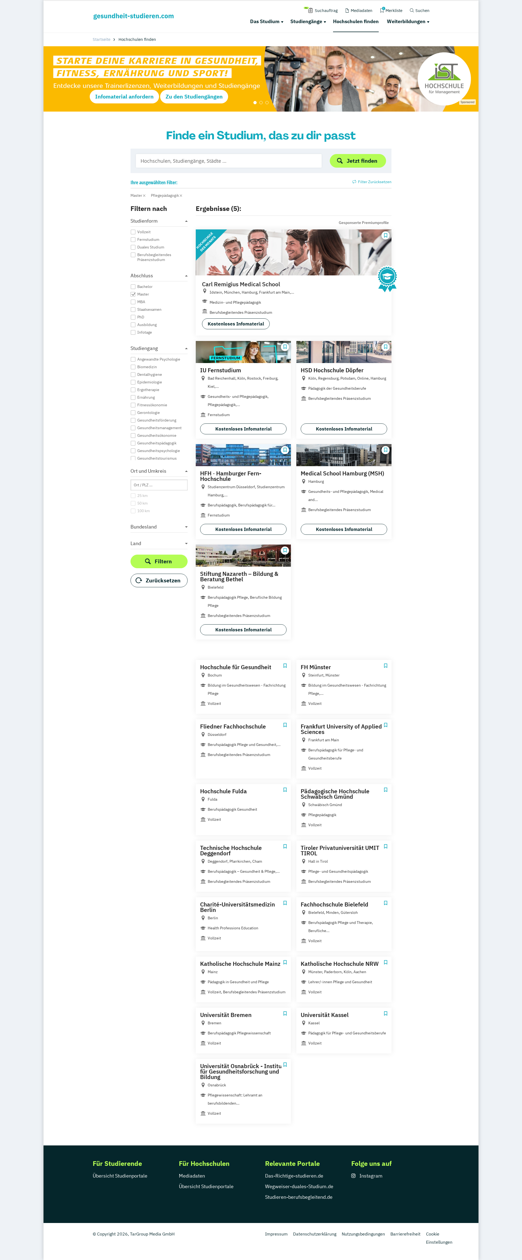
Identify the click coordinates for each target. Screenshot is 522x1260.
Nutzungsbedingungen (363, 1234)
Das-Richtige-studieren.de (294, 1176)
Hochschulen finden (356, 21)
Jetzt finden (362, 160)
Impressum (276, 1234)
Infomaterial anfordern (124, 96)
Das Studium (264, 21)
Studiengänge (306, 21)
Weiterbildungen (406, 21)
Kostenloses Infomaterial (236, 324)
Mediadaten (192, 1176)
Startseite (101, 39)
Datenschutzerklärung (314, 1234)
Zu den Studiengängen (194, 96)
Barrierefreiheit (405, 1234)
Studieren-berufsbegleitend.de (299, 1197)
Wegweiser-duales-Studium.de (299, 1186)
